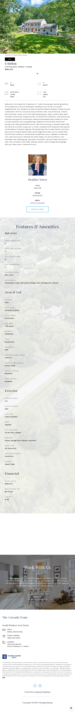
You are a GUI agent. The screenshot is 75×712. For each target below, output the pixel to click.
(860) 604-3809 (13, 638)
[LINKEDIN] (40, 686)
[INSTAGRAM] (35, 686)
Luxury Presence (42, 692)
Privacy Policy (46, 703)
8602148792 (37, 195)
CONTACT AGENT (37, 209)
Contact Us (37, 597)
